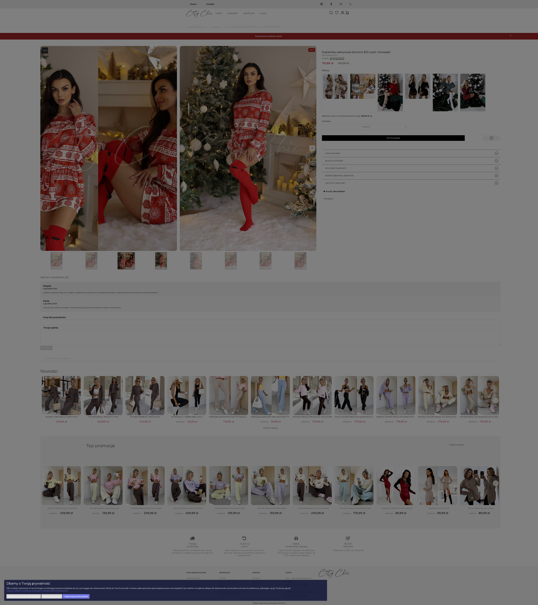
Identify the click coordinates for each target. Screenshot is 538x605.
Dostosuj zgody (51, 596)
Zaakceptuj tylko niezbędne (23, 596)
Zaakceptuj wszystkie (76, 596)
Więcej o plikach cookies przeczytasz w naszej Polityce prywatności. (37, 591)
